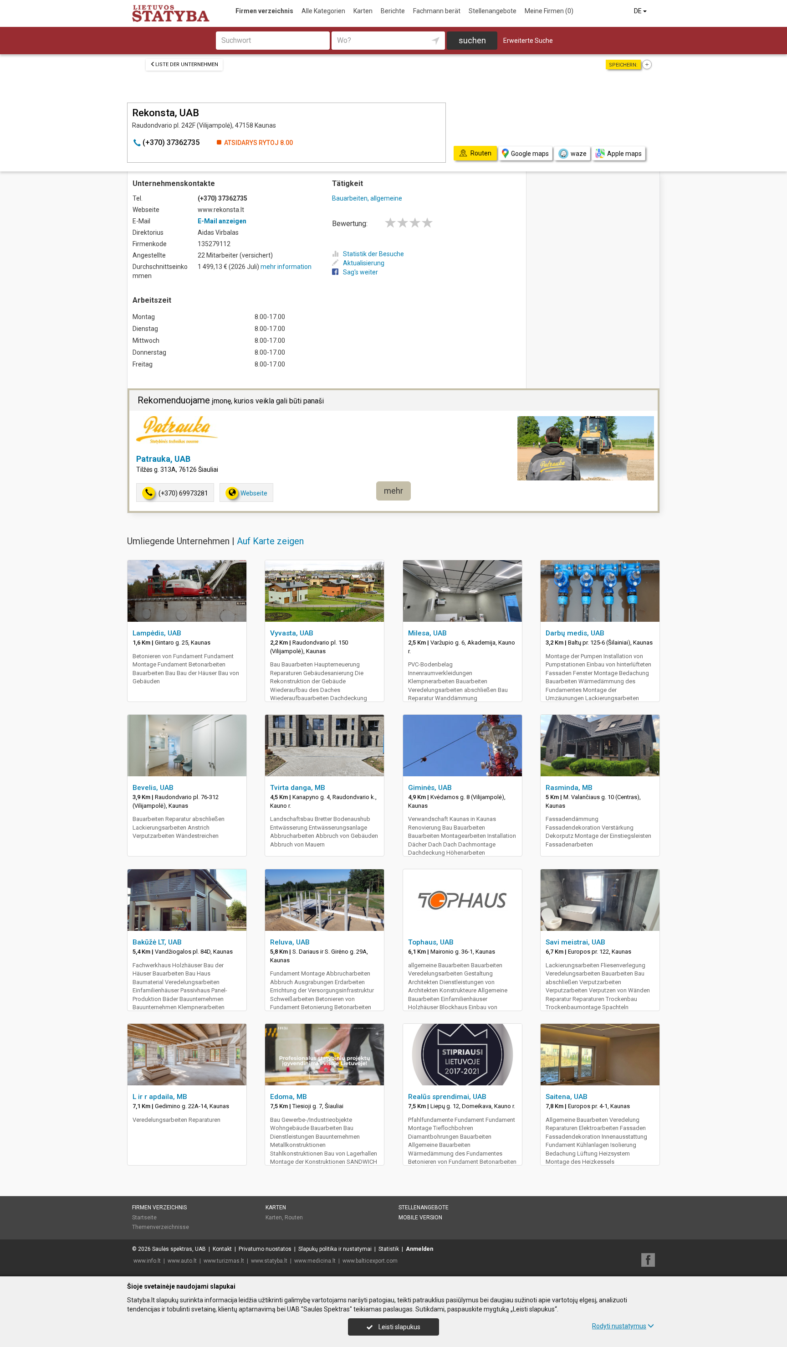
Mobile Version (420, 1217)
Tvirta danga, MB (297, 788)
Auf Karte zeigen (270, 541)
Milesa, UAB (427, 633)
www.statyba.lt (269, 1261)
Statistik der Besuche (373, 254)
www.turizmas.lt (224, 1261)
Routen (294, 1217)
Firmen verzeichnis (264, 11)
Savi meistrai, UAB (575, 942)
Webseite (253, 493)
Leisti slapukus (398, 1327)
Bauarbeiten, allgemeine (367, 198)
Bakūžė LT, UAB (157, 942)
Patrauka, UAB (163, 459)
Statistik (388, 1249)
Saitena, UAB (567, 1097)
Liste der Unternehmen (186, 64)
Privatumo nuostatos (265, 1249)
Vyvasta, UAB (291, 633)
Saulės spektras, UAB (179, 1249)
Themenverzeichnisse (160, 1227)
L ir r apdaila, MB (160, 1097)
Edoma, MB (288, 1097)
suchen (472, 40)
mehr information (286, 266)
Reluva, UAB (290, 942)
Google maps (530, 153)
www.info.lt (147, 1261)
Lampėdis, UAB (157, 633)
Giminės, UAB (430, 788)
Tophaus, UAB (431, 942)
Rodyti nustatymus (619, 1326)
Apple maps (624, 153)
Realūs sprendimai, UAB (447, 1097)
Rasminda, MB (569, 788)
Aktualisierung (363, 263)
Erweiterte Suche (528, 40)
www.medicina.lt (315, 1261)
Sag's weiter (360, 272)
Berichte (393, 11)
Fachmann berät (436, 11)
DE (638, 11)
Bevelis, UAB (153, 788)
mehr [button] (393, 490)
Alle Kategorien (323, 11)
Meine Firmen (549, 11)
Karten (363, 11)
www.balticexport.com (370, 1261)
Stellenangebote (492, 11)
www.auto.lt (182, 1261)
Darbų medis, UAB (575, 633)
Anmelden (419, 1249)
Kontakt (222, 1249)
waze (579, 153)
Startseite (144, 1217)
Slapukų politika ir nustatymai (335, 1249)
